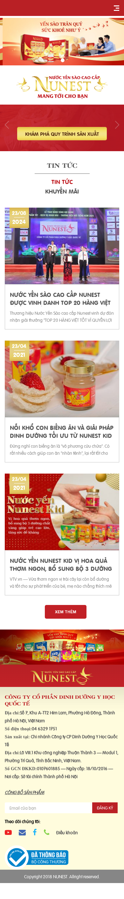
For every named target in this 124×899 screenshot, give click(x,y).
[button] (63, 60)
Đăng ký (105, 807)
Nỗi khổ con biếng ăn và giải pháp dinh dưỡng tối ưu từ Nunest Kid (62, 431)
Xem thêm (65, 611)
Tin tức (62, 181)
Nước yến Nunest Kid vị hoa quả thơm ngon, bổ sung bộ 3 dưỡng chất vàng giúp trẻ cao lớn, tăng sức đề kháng (61, 564)
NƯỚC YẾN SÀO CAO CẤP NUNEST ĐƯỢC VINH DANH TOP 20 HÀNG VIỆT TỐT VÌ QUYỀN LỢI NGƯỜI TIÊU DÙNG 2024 (60, 298)
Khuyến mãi (62, 191)
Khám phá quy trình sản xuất (62, 133)
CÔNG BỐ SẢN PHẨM (24, 792)
